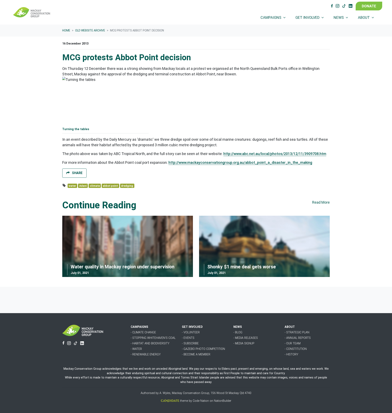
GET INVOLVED (192, 327)
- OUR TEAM (293, 343)
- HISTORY (291, 354)
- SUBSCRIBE (190, 343)
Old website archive (90, 30)
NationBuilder (222, 401)
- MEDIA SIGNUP (243, 343)
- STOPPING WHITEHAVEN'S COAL (153, 338)
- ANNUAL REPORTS (298, 338)
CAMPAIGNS (139, 327)
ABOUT (290, 327)
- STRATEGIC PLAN (297, 332)
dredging (127, 185)
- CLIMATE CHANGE (143, 332)
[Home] (31, 12)
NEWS (237, 327)
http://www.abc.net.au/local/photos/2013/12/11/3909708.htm (274, 154)
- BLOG (237, 332)
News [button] (339, 17)
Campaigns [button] (271, 17)
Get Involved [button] (307, 17)
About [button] (364, 17)
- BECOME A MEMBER (196, 354)
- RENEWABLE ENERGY (146, 354)
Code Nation (201, 401)
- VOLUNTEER (191, 332)
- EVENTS (188, 338)
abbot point (110, 185)
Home (66, 30)
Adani (83, 185)
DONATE (369, 6)
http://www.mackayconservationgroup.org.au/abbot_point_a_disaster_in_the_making (240, 162)
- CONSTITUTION (296, 349)
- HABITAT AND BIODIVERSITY (150, 343)
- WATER (136, 349)
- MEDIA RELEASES (245, 338)
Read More (321, 202)
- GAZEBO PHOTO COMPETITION (203, 349)
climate (95, 185)
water (72, 185)
